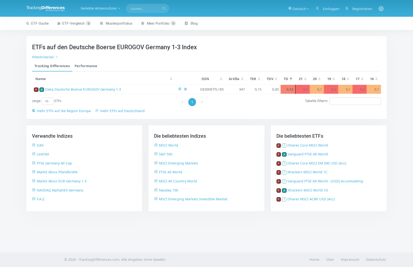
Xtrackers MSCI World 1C (307, 172)
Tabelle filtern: (316, 101)
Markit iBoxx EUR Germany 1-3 (62, 181)
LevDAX (43, 154)
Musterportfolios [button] (118, 23)
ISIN (205, 78)
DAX (40, 145)
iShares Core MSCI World (307, 145)
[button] (299, 8)
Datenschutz (376, 259)
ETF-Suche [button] (40, 23)
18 (343, 78)
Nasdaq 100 (168, 190)
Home (314, 259)
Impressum (350, 259)
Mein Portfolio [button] (160, 23)
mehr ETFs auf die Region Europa (64, 111)
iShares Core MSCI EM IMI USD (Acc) (316, 163)
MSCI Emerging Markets (178, 163)
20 (315, 78)
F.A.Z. (41, 199)
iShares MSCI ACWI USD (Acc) (311, 199)
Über (330, 259)
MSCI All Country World (178, 181)
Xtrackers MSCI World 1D (308, 190)
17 (357, 78)
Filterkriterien (43, 57)
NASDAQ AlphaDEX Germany (60, 190)
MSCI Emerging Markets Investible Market (193, 199)
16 (372, 78)
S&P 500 (165, 154)
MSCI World (168, 145)
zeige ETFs (46, 101)
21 (301, 78)
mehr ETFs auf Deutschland (122, 111)
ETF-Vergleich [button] (75, 23)
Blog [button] (194, 23)
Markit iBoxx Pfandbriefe (57, 172)
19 (329, 78)
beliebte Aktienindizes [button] (99, 8)
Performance (86, 66)
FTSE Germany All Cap (54, 163)
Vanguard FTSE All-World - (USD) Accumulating (325, 181)
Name (40, 78)
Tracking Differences (52, 66)
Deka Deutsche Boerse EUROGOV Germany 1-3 (83, 89)
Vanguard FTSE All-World (308, 154)
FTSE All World (170, 172)
